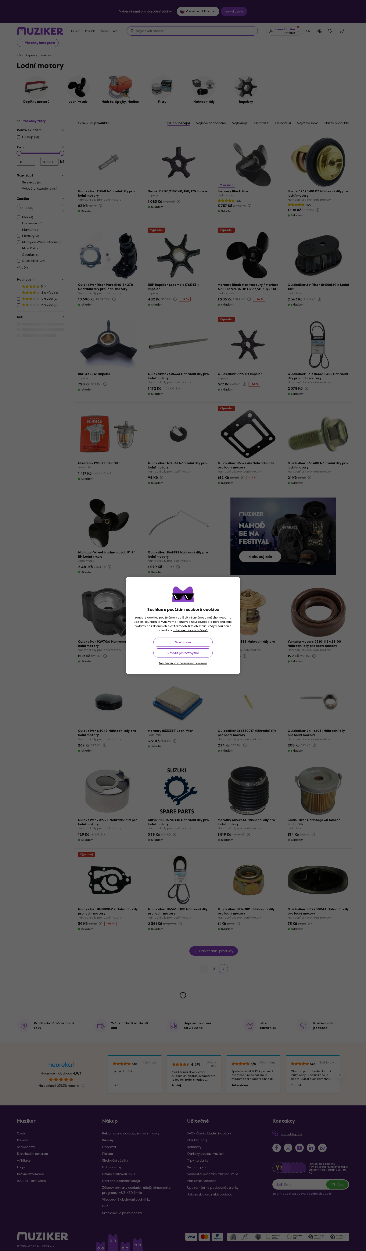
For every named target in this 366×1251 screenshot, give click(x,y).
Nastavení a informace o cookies (183, 663)
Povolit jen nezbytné (183, 653)
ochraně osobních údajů (190, 630)
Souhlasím (183, 642)
